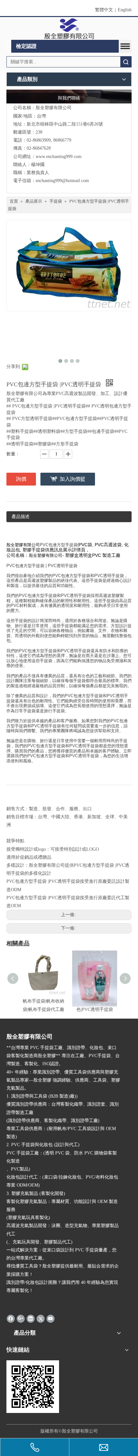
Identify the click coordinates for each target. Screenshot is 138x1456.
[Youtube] (51, 1318)
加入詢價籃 (72, 479)
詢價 (21, 479)
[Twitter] (41, 1318)
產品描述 (21, 516)
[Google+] (21, 1318)
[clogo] (69, 28)
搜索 (125, 62)
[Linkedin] (31, 1318)
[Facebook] (11, 1318)
